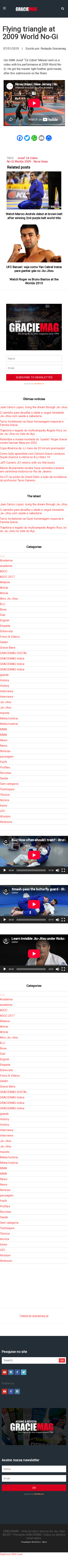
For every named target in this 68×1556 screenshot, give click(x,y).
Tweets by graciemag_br (34, 1315)
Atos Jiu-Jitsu (9, 598)
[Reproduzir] (5, 870)
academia (6, 566)
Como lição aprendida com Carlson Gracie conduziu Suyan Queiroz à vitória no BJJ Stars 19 (32, 455)
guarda (4, 675)
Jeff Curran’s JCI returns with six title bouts (27, 462)
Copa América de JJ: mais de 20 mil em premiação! (32, 448)
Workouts (6, 822)
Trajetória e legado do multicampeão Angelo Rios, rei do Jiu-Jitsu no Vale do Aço (33, 432)
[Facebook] (17, 1372)
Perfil (3, 762)
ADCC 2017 (7, 577)
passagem (6, 756)
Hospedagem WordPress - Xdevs (34, 1542)
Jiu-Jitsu (5, 702)
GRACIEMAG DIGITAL (13, 653)
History (4, 680)
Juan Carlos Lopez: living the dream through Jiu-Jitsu (33, 407)
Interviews (6, 691)
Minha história (9, 718)
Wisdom (5, 816)
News (3, 740)
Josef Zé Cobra (27, 158)
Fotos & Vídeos (10, 636)
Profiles (5, 767)
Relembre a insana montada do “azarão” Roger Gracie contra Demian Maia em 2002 (33, 441)
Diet (2, 615)
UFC (2, 811)
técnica (4, 800)
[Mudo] (57, 870)
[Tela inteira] (63, 870)
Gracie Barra (7, 647)
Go (62, 1360)
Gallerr (4, 642)
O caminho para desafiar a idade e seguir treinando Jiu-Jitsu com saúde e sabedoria (32, 414)
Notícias (5, 751)
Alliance (5, 582)
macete (4, 713)
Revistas (5, 773)
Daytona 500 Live (11, 1554)
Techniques (7, 789)
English (4, 620)
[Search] (62, 8)
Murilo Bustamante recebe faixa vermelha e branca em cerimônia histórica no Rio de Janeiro (32, 469)
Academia (6, 560)
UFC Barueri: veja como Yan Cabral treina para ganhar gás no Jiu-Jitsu (34, 269)
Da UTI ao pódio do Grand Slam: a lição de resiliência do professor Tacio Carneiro (33, 478)
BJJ (2, 604)
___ (2, 555)
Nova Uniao (41, 161)
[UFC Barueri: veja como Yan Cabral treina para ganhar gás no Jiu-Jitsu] (34, 243)
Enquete (5, 626)
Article (4, 587)
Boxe (3, 609)
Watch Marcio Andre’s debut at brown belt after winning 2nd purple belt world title (34, 216)
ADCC (3, 571)
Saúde (4, 778)
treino (3, 805)
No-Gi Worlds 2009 (19, 161)
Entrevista (6, 631)
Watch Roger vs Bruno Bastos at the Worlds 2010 (34, 281)
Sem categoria (9, 784)
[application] (34, 855)
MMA (3, 729)
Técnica (5, 794)
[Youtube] (4, 1372)
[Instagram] (11, 1372)
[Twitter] (23, 1372)
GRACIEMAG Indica (12, 658)
